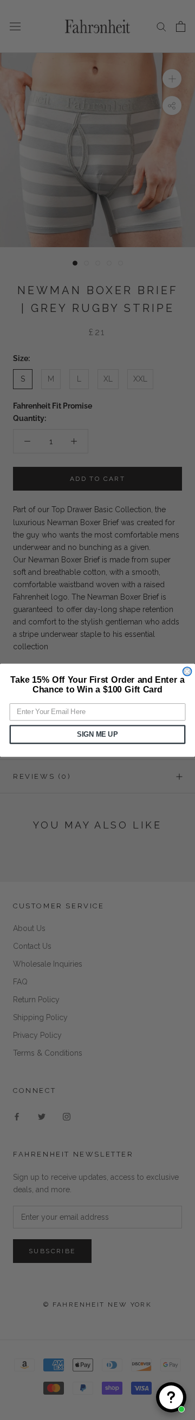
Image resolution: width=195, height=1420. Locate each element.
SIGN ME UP (97, 734)
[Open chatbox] (171, 1397)
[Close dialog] (187, 671)
